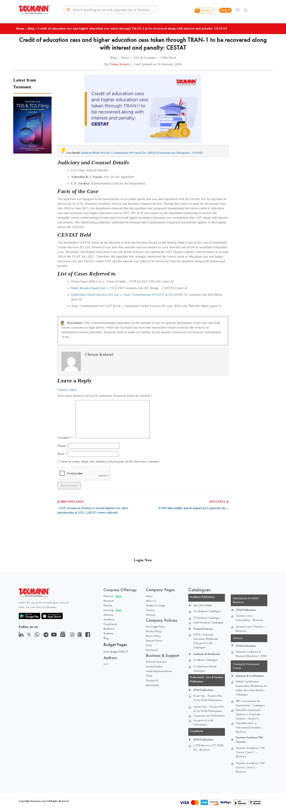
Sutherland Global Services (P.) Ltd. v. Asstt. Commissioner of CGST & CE (122, 294)
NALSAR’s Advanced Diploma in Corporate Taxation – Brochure (248, 714)
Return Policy (153, 636)
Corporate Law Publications (209, 715)
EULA (149, 645)
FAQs (149, 675)
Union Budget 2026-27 (116, 651)
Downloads (152, 685)
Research (109, 600)
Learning (108, 610)
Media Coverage (155, 605)
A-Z (106, 664)
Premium (108, 596)
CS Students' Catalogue (206, 618)
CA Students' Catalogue (207, 611)
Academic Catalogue (205, 660)
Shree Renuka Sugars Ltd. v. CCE (94, 288)
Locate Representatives (159, 671)
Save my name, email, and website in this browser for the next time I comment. (110, 461)
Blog (31, 28)
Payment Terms (154, 640)
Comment (64, 437)
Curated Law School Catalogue (204, 668)
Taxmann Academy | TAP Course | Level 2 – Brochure (250, 767)
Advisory (108, 614)
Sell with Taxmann (156, 661)
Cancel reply (67, 389)
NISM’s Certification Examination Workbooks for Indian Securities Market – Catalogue (251, 688)
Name (62, 446)
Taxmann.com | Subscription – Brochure (249, 618)
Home (20, 28)
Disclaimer (152, 650)
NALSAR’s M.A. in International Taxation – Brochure (249, 727)
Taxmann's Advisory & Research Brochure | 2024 (251, 654)
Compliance (110, 624)
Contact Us (152, 680)
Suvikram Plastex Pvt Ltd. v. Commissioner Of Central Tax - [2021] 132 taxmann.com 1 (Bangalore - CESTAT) (142, 152)
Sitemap (150, 614)
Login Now (143, 560)
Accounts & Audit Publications (203, 722)
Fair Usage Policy (155, 626)
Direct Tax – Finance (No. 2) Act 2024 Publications (208, 698)
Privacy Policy (153, 631)
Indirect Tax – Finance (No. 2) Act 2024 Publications (209, 709)
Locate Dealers (154, 666)
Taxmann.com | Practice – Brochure (251, 629)
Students (108, 633)
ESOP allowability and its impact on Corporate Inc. (192, 508)
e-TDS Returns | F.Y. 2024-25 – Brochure (208, 747)
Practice (108, 605)
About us (151, 600)
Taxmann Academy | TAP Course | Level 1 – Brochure (250, 752)
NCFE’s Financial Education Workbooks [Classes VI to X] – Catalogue (205, 641)
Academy (109, 619)
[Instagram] (71, 635)
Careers (150, 610)
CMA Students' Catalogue (208, 622)
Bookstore (109, 628)
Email (62, 454)
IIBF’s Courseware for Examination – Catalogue (250, 703)
